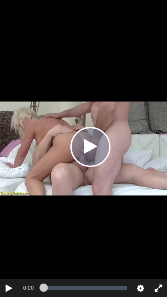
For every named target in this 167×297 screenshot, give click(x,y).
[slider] (85, 288)
